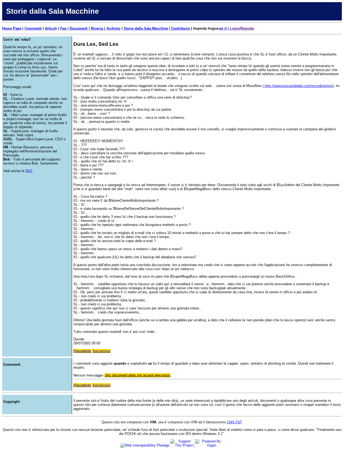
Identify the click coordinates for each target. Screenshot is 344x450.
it (225, 28)
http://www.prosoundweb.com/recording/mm (298, 86)
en (221, 28)
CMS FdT (234, 422)
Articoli (51, 28)
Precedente (82, 351)
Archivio (113, 28)
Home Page (11, 28)
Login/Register (242, 28)
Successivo (101, 351)
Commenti (33, 28)
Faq (63, 28)
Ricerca (97, 28)
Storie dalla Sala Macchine (146, 28)
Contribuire (180, 28)
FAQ (28, 171)
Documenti (79, 28)
